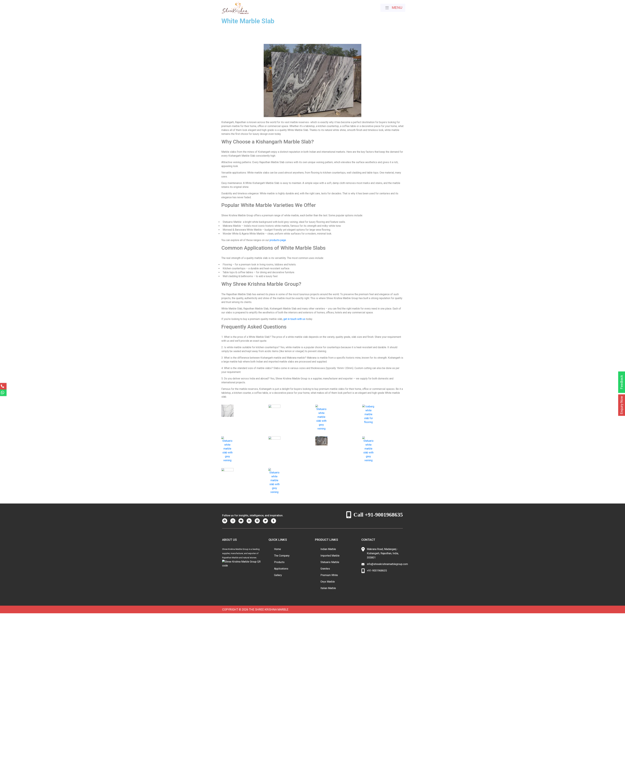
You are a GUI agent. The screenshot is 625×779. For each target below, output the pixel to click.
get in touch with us (294, 319)
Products (279, 562)
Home (277, 549)
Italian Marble (328, 588)
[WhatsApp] (3, 393)
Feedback (622, 382)
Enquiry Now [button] (622, 405)
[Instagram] (234, 520)
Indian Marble (328, 549)
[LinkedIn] (250, 520)
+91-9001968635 (377, 570)
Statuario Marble (329, 562)
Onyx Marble (327, 581)
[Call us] (3, 386)
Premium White (329, 575)
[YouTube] (242, 520)
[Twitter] (266, 520)
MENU (396, 8)
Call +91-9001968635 (378, 515)
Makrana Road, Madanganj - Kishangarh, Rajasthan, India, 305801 (383, 553)
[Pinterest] (258, 520)
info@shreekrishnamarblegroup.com (387, 564)
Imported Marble (330, 555)
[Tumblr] (274, 520)
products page (278, 240)
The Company (282, 555)
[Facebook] (226, 520)
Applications (281, 568)
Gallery (278, 575)
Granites (325, 568)
